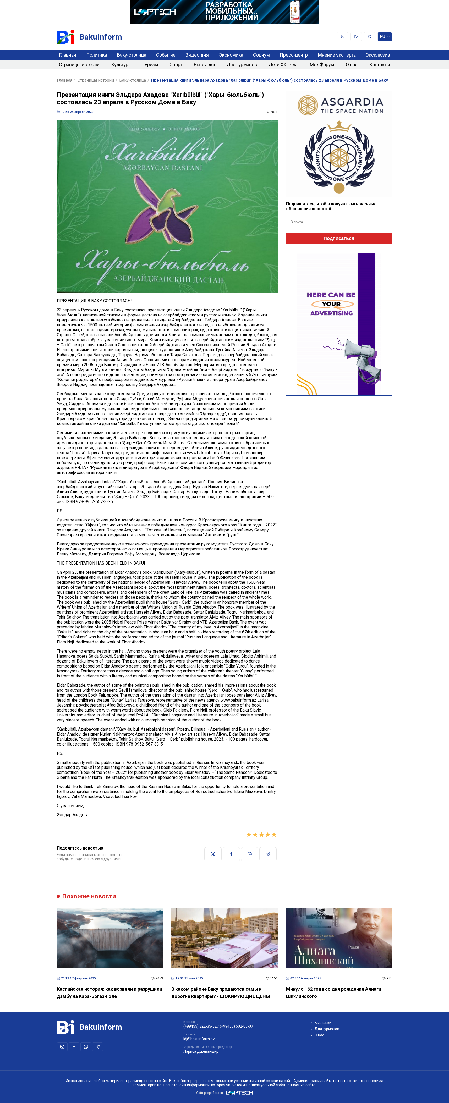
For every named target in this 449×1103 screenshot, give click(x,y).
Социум (261, 55)
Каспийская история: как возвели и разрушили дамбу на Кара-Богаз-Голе (109, 992)
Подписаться (339, 238)
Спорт (175, 64)
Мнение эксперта (337, 55)
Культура (121, 64)
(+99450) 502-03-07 (236, 1026)
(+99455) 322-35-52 (200, 1026)
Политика (96, 55)
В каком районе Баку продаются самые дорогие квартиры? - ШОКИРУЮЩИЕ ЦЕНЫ (220, 992)
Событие (166, 55)
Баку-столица (131, 55)
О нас (352, 64)
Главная (67, 55)
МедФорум (322, 64)
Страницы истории (79, 64)
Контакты (379, 64)
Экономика (231, 55)
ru (382, 37)
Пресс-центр (294, 55)
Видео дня (197, 55)
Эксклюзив (378, 55)
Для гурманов (242, 64)
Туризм (150, 64)
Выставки (204, 64)
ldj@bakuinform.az (199, 1039)
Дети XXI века (284, 64)
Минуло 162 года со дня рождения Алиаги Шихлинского (333, 992)
